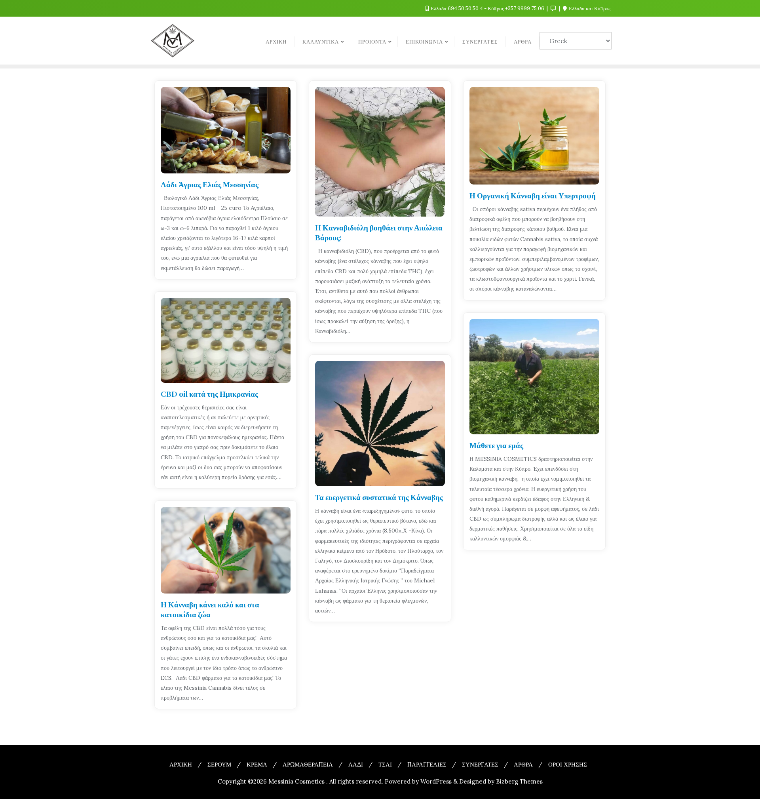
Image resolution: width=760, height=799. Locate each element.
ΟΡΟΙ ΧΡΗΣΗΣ (567, 764)
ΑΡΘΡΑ (523, 764)
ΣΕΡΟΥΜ (219, 764)
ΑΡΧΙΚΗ (180, 764)
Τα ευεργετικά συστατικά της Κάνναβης (379, 497)
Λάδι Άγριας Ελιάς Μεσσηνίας (209, 184)
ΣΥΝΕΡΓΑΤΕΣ (480, 764)
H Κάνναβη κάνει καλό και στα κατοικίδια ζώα (210, 609)
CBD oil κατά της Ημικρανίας (209, 393)
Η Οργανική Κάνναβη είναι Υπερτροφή (532, 195)
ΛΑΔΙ (355, 764)
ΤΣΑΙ (385, 764)
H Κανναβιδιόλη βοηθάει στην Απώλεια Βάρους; (379, 232)
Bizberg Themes (519, 781)
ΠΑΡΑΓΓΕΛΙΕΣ (426, 764)
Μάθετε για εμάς (496, 445)
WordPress (436, 781)
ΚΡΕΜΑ (257, 764)
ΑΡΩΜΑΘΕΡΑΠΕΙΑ (308, 764)
